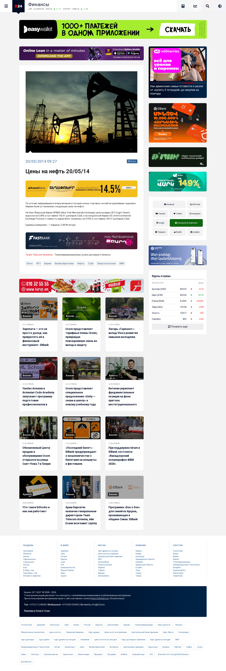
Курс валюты (164, 625)
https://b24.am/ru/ (99, 598)
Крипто (113, 375)
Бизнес (27, 316)
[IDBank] (178, 123)
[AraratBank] (81, 188)
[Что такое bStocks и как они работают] (38, 487)
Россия (64, 556)
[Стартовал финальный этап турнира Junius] (177, 64)
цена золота (55, 632)
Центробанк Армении (133, 647)
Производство (179, 570)
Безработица (138, 654)
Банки (175, 554)
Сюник (138, 573)
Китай (57, 647)
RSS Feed (196, 204)
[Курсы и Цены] (195, 7)
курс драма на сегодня (108, 551)
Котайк (139, 567)
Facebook (170, 204)
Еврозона (153, 647)
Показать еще (179, 326)
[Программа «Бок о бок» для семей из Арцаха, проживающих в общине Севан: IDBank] (124, 487)
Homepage (183, 632)
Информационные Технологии (186, 565)
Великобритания (64, 263)
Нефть (81, 263)
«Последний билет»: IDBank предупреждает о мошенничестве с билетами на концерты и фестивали (81, 455)
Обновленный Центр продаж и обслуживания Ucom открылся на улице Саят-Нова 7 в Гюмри (36, 455)
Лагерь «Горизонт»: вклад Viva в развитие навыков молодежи (123, 332)
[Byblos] (81, 53)
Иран (63, 573)
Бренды (101, 573)
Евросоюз (68, 654)
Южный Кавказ (67, 570)
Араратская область (144, 565)
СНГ (62, 565)
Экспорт (35, 654)
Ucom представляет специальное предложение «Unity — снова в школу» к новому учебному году (80, 396)
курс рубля (44, 639)
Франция (98, 654)
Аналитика (70, 647)
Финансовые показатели (32, 632)
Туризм (101, 570)
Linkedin (196, 232)
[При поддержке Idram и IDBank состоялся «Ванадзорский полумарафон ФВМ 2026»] (124, 427)
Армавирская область (145, 559)
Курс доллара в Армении (133, 639)
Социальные (28, 562)
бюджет (101, 567)
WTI (38, 263)
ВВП (100, 559)
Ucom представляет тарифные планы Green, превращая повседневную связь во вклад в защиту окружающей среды (81, 338)
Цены (23, 654)
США (91, 263)
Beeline (124, 654)
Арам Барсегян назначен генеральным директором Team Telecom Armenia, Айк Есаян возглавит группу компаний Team (81, 517)
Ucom (199, 647)
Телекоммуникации (181, 562)
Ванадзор (140, 556)
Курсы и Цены (161, 276)
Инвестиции (178, 573)
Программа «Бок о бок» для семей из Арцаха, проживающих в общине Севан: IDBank (124, 513)
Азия (63, 562)
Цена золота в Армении (108, 554)
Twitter (178, 214)
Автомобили (103, 562)
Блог (25, 567)
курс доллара (27, 639)
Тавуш (138, 576)
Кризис (176, 559)
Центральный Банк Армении (110, 556)
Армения (64, 551)
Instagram (195, 214)
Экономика (28, 551)
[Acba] (178, 181)
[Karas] (81, 286)
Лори (138, 570)
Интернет (177, 567)
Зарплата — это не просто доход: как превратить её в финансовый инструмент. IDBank (35, 336)
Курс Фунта (168, 632)
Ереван (139, 551)
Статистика (178, 551)
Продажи (111, 654)
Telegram (161, 232)
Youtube (161, 214)
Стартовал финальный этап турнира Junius (173, 88)
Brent (30, 263)
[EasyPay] (113, 29)
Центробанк (113, 625)
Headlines (85, 639)
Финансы (38, 4)
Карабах (139, 562)
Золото (155, 313)
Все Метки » (26, 662)
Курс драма (94, 632)
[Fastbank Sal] (81, 240)
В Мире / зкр (28, 570)
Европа (64, 559)
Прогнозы (54, 625)
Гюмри (138, 554)
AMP (121, 263)
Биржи (47, 263)
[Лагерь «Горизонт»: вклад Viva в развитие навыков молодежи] (124, 308)
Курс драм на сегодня (160, 639)
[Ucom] (178, 157)
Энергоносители (106, 263)
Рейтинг (177, 647)
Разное (26, 565)
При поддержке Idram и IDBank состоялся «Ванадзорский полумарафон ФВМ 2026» (124, 455)
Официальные (29, 559)
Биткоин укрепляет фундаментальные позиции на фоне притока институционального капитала (123, 398)
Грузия (63, 576)
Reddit (179, 232)
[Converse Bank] (178, 255)
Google (161, 223)
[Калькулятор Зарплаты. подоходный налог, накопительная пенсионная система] (183, 7)
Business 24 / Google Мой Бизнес (173, 654)
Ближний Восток (68, 567)
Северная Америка (75, 632)
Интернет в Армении (32, 576)
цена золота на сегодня (105, 639)
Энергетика (178, 576)
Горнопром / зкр (30, 573)
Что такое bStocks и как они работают (36, 509)
